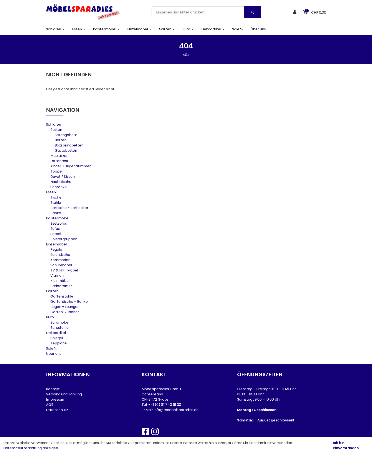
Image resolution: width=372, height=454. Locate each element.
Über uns (258, 29)
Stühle (55, 202)
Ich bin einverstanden (346, 445)
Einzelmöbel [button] (137, 29)
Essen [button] (77, 29)
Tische (55, 197)
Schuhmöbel (61, 265)
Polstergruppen (63, 239)
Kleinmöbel (59, 280)
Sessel (55, 233)
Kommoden (60, 259)
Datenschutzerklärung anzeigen (30, 448)
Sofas (55, 228)
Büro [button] (186, 29)
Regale (56, 249)
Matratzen (59, 155)
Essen (51, 192)
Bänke (55, 213)
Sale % (237, 29)
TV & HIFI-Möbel (64, 270)
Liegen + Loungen (64, 306)
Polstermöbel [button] (104, 29)
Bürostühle (59, 327)
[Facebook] (145, 431)
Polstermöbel (57, 218)
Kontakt (53, 389)
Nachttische (60, 181)
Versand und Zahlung (64, 394)
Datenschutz (57, 409)
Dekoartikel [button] (211, 29)
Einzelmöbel (56, 244)
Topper (56, 171)
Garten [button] (165, 29)
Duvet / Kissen (62, 176)
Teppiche (58, 343)
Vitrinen (57, 275)
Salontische (60, 254)
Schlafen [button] (53, 29)
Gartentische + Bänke (69, 301)
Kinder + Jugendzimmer (70, 166)
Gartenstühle (61, 296)
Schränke (58, 186)
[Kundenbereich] (295, 12)
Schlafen (53, 124)
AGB (49, 404)
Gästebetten (66, 150)
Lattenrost (59, 160)
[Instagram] (155, 431)
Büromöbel (59, 322)
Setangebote (66, 134)
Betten (56, 129)
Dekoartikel (56, 332)
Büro (50, 317)
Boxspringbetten (69, 145)
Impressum (55, 399)
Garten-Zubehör (64, 311)
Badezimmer (61, 285)
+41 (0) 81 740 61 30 (164, 404)
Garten (52, 291)
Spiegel (56, 338)
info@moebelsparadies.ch (176, 409)
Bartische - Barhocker (69, 207)
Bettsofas (58, 223)
